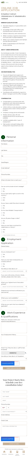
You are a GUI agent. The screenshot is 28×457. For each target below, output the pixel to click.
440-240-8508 (23, 2)
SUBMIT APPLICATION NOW (14, 368)
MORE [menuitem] (24, 454)
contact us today (14, 443)
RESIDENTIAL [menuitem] (4, 454)
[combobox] (14, 271)
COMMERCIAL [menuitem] (10, 454)
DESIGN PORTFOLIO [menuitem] (17, 455)
